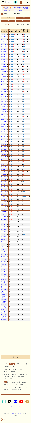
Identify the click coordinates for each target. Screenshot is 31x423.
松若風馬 (3, 136)
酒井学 (3, 267)
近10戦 (8, 18)
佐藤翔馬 (3, 229)
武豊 (2, 41)
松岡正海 (3, 279)
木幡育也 (3, 294)
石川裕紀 (3, 237)
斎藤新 (3, 86)
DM (13, 413)
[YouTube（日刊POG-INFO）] (21, 402)
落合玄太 (3, 254)
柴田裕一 (3, 312)
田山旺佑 (3, 156)
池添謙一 (3, 269)
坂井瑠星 (3, 104)
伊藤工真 (3, 191)
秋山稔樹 (3, 144)
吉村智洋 (3, 252)
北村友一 (3, 74)
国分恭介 (3, 274)
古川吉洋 (3, 96)
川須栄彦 (3, 54)
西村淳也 (3, 94)
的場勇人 (3, 174)
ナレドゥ (3, 171)
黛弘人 (3, 292)
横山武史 (3, 166)
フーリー (3, 244)
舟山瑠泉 (3, 217)
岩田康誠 (3, 149)
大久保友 (3, 259)
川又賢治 (3, 129)
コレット (3, 99)
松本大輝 (3, 314)
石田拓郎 (3, 141)
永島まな (3, 116)
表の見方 (8, 24)
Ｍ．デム (3, 44)
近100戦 (8, 21)
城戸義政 (3, 189)
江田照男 (3, 242)
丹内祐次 (3, 76)
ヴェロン (3, 247)
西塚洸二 (3, 119)
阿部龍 (3, 249)
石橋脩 (3, 282)
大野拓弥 (3, 134)
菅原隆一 (3, 234)
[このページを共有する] (3, 419)
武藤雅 (3, 169)
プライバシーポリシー (15, 406)
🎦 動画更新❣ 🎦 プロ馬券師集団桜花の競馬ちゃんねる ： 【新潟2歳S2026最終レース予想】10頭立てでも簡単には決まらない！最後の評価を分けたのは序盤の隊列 (16, 9)
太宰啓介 (3, 264)
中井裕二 (3, 209)
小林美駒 (3, 106)
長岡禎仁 (3, 309)
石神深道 (3, 89)
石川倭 (3, 199)
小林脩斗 (3, 212)
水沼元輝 (3, 302)
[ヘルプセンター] (27, 401)
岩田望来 (3, 146)
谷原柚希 (3, 317)
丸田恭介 (3, 232)
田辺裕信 (3, 51)
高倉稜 (3, 224)
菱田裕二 (3, 79)
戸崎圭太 (3, 154)
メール (19, 413)
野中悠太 (3, 227)
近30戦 (23, 18)
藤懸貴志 (3, 64)
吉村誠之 (3, 71)
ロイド (3, 131)
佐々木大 (3, 39)
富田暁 (3, 184)
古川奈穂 (3, 304)
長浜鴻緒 (3, 289)
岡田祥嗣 (3, 272)
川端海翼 (3, 109)
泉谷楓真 (3, 181)
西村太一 (3, 287)
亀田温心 (3, 262)
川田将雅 (3, 49)
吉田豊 (3, 61)
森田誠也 (3, 307)
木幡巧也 (3, 126)
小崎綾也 (3, 239)
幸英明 (3, 139)
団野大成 (3, 91)
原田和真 (3, 284)
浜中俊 (3, 56)
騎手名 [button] (3, 31)
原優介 (3, 84)
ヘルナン (3, 222)
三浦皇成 (3, 66)
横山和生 (3, 164)
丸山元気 (3, 214)
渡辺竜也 (3, 257)
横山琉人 (3, 319)
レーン (3, 159)
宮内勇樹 (3, 196)
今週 (23, 21)
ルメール (3, 161)
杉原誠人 (3, 186)
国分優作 (3, 299)
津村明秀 (3, 114)
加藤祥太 (3, 297)
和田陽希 (3, 219)
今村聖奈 (3, 111)
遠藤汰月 (3, 124)
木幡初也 (3, 204)
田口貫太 (3, 46)
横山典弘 (3, 59)
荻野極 (3, 34)
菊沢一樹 (3, 101)
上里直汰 (3, 121)
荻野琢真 (3, 194)
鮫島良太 (3, 69)
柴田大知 (3, 151)
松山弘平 (3, 81)
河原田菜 (3, 201)
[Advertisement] (15, 338)
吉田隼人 (3, 277)
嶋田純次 (3, 176)
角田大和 (3, 179)
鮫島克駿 (3, 36)
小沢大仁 (3, 206)
